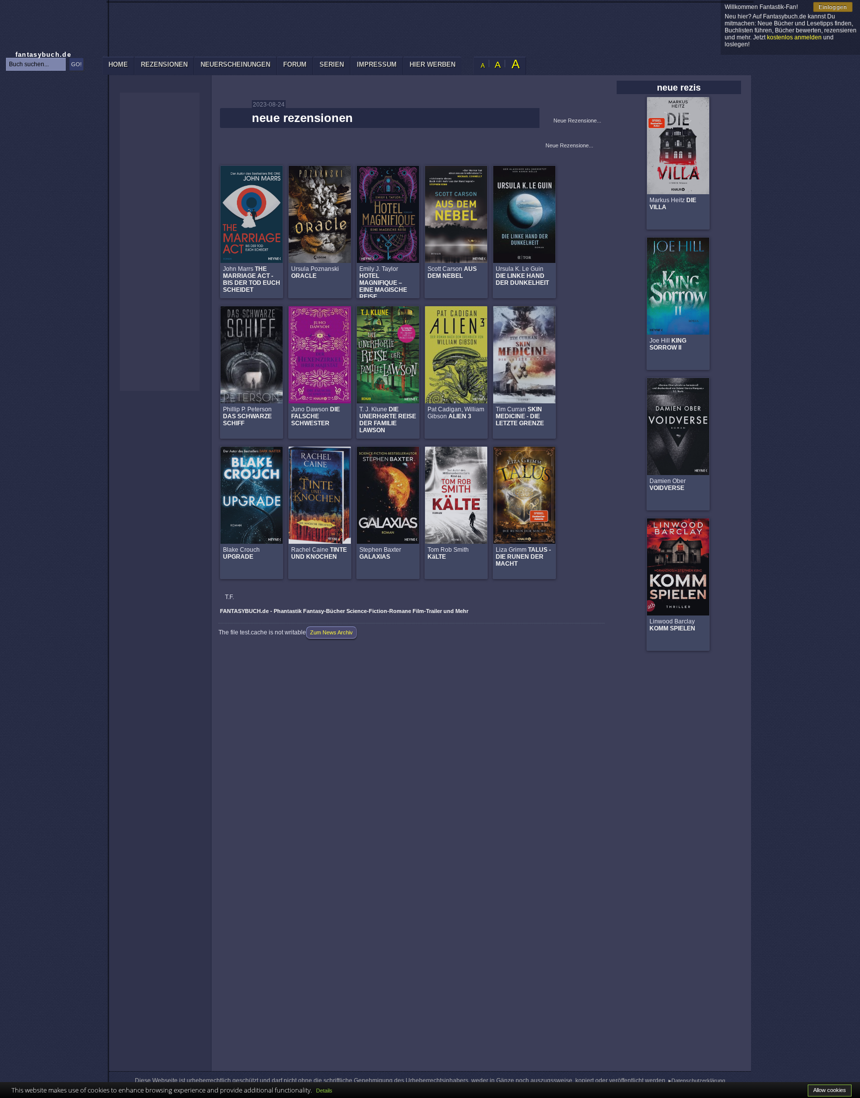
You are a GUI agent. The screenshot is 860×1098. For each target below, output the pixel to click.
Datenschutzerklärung (698, 1081)
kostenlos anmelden (794, 37)
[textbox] (36, 64)
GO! (76, 64)
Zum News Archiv (331, 632)
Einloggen (833, 7)
